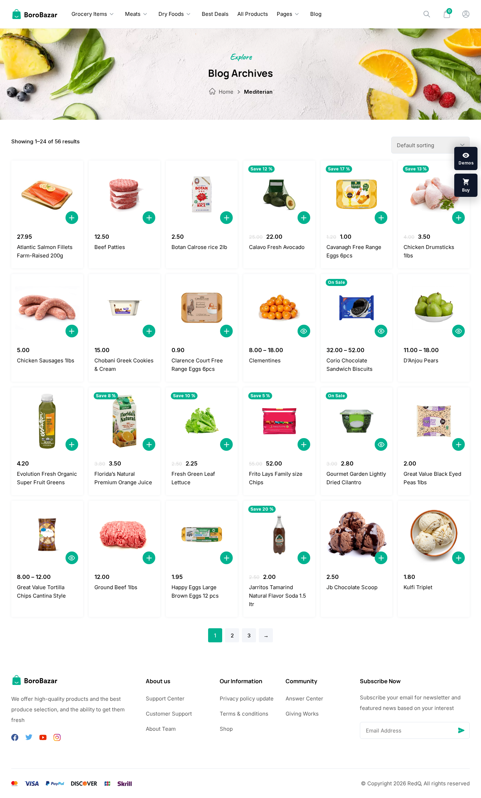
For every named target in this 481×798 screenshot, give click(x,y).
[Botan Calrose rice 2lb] (202, 194)
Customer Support (169, 713)
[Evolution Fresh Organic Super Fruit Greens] (47, 421)
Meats (132, 14)
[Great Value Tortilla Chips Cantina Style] (47, 534)
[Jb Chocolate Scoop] (357, 534)
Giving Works (302, 713)
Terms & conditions (244, 713)
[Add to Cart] (71, 217)
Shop (226, 728)
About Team (161, 728)
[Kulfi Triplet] (434, 534)
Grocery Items (89, 14)
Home (226, 91)
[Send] (461, 730)
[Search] (427, 14)
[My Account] (466, 14)
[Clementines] (279, 308)
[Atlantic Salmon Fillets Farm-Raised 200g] (47, 194)
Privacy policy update (247, 698)
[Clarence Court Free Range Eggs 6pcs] (202, 308)
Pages (284, 14)
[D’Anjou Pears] (434, 308)
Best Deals (215, 14)
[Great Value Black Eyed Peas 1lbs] (434, 421)
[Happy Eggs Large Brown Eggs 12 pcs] (202, 534)
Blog (315, 14)
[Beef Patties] (125, 194)
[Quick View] (304, 331)
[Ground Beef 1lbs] (125, 534)
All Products (252, 14)
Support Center (165, 698)
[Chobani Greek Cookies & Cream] (125, 308)
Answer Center (304, 698)
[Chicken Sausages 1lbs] (47, 308)
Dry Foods (171, 14)
